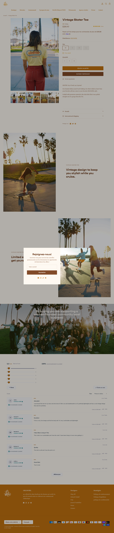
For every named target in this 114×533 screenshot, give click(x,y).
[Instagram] (40, 278)
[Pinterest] (45, 278)
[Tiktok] (43, 278)
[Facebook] (38, 278)
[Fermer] (88, 250)
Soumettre (42, 272)
